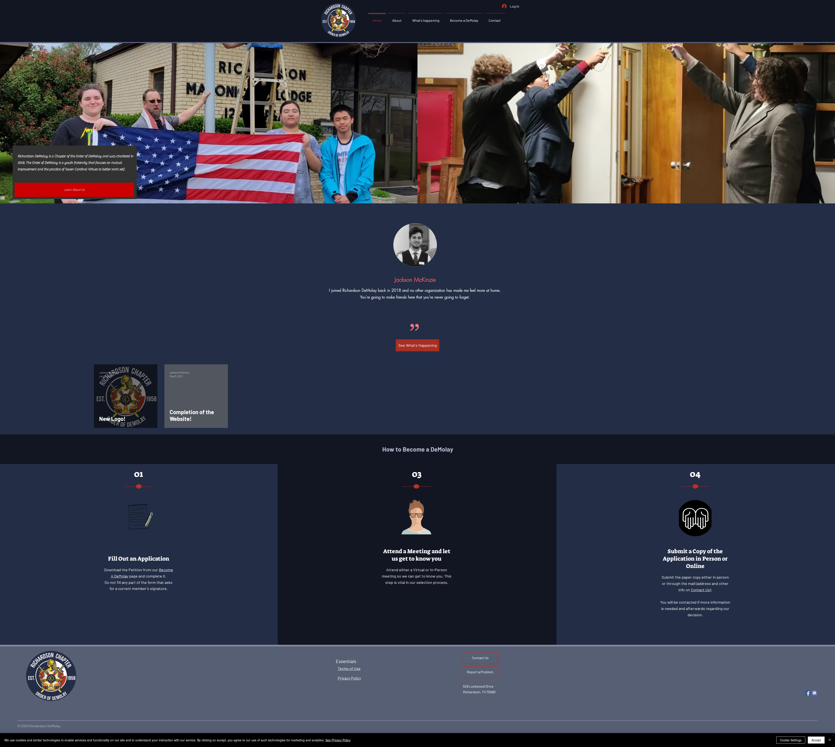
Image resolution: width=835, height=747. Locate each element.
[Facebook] (807, 693)
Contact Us (700, 589)
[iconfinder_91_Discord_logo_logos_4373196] (814, 693)
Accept (816, 740)
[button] (397, 18)
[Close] (829, 740)
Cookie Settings (791, 740)
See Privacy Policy (338, 740)
